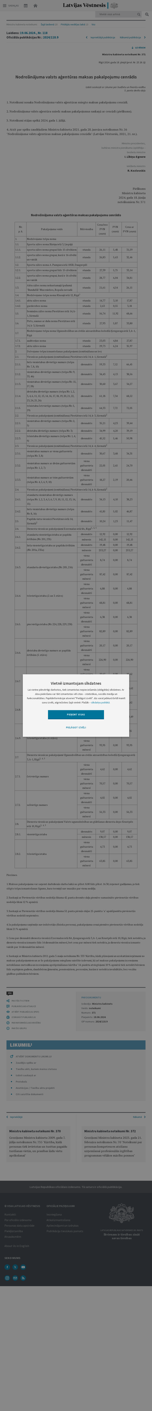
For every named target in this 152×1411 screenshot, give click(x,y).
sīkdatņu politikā (100, 702)
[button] (76, 727)
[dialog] (76, 705)
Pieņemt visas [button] (76, 714)
